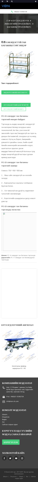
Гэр (8, 20)
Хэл (3, 422)
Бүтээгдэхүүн (21, 20)
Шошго (4, 414)
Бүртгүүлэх (11, 442)
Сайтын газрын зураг (10, 424)
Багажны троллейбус (19, 26)
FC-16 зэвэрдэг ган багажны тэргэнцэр (21, 255)
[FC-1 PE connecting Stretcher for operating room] (19, 345)
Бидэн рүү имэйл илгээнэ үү (15, 92)
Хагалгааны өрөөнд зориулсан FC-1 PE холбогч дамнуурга (19, 367)
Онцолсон (5, 417)
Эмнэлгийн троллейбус (17, 23)
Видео (4, 419)
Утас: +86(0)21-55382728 (15, 396)
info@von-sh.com (12, 401)
